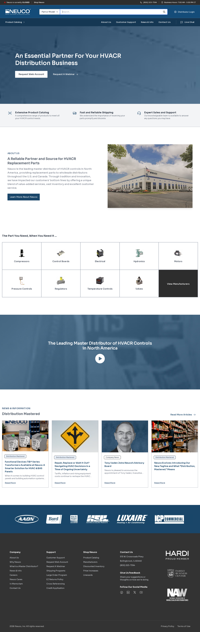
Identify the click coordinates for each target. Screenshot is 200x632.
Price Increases (90, 570)
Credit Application (55, 588)
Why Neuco (15, 562)
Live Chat (190, 22)
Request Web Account (31, 74)
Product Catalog (13, 22)
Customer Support (126, 22)
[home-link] (18, 12)
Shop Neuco (39, 2)
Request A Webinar (64, 74)
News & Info (147, 22)
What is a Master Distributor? (24, 566)
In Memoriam (16, 584)
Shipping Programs (55, 570)
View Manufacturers (178, 284)
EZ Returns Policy (54, 579)
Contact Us (165, 22)
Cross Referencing (55, 584)
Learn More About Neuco (23, 197)
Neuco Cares (16, 579)
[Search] (164, 12)
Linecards (88, 575)
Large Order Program (56, 575)
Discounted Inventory (93, 566)
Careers (13, 575)
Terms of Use (183, 626)
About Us (106, 22)
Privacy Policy (167, 626)
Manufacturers (90, 562)
